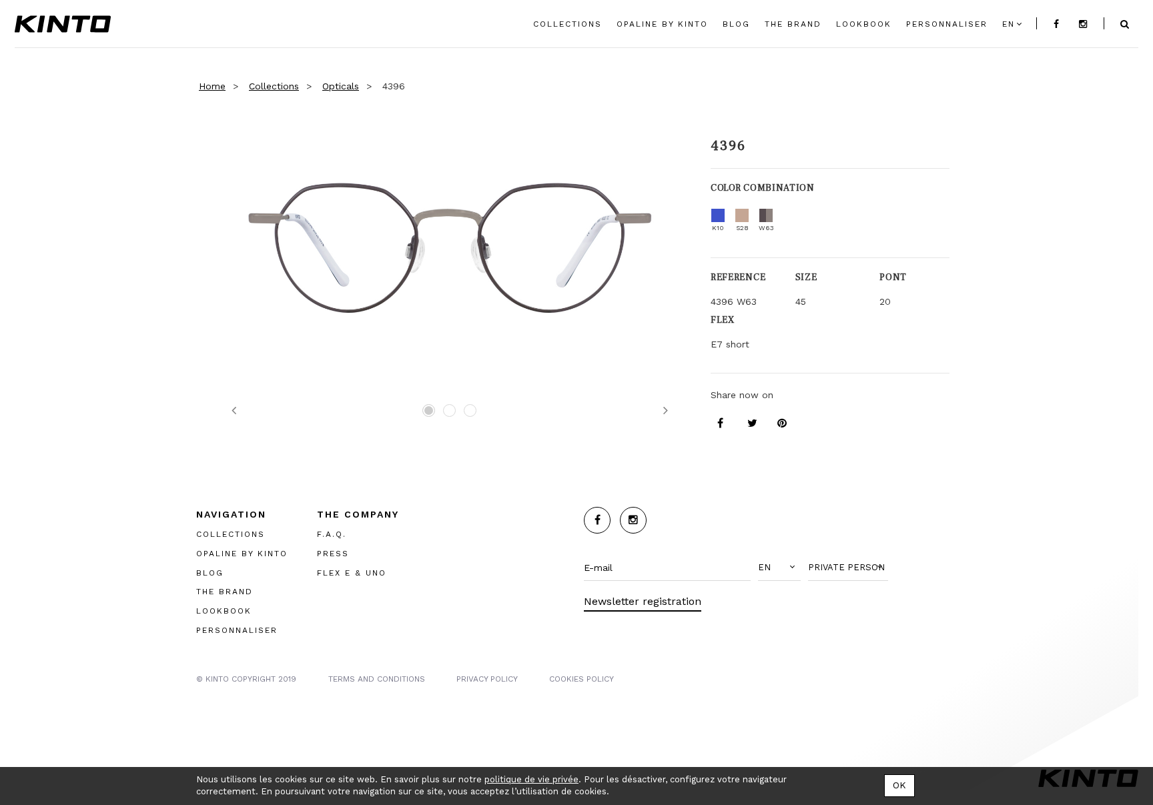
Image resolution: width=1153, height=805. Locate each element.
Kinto (63, 24)
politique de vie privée (531, 779)
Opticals (340, 86)
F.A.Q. (331, 534)
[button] (779, 567)
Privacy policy (487, 679)
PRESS (333, 553)
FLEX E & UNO (351, 573)
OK (899, 785)
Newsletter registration (642, 601)
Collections (274, 86)
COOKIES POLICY (581, 679)
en (1008, 24)
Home (212, 86)
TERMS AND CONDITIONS (376, 679)
